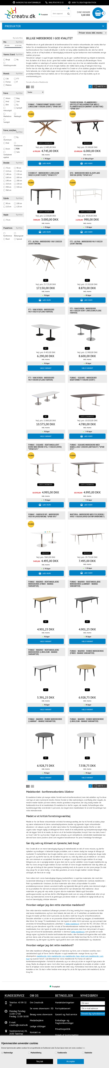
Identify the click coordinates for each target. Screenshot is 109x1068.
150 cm (19, 174)
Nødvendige (8, 1053)
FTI (17, 79)
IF (17, 82)
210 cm (8, 184)
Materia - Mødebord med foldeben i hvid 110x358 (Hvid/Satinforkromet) (87, 515)
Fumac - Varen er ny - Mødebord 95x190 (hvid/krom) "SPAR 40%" (43, 515)
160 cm (8, 177)
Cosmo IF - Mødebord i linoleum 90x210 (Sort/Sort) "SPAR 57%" (43, 174)
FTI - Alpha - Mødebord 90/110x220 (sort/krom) (86, 242)
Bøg (18, 98)
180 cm (19, 177)
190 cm (8, 181)
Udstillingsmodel (9, 65)
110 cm (8, 171)
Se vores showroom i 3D (41, 1008)
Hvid (7, 101)
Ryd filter (19, 42)
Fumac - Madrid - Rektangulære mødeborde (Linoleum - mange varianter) (43, 652)
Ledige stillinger (38, 1026)
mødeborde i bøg (72, 956)
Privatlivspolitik (62, 1029)
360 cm (8, 190)
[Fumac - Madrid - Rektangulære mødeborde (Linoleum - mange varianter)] (45, 672)
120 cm (19, 171)
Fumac (8, 82)
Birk (7, 105)
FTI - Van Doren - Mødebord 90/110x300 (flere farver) (41, 379)
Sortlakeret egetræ (7, 155)
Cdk (7, 79)
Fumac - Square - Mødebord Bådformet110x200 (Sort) (83, 379)
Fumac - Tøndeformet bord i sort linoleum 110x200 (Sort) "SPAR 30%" (45, 105)
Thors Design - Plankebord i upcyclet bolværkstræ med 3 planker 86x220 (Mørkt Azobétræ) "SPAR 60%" (86, 105)
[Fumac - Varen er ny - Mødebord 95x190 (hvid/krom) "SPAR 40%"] (45, 535)
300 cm (8, 187)
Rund (8, 239)
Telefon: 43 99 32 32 (18, 1004)
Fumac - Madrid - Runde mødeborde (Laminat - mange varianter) (45, 720)
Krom (8, 149)
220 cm (19, 184)
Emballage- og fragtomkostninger (64, 1022)
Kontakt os (35, 1032)
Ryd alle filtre (18, 38)
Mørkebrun (7, 116)
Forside (29, 82)
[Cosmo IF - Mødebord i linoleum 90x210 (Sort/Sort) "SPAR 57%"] (45, 194)
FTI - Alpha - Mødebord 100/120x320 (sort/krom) (45, 242)
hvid (28, 959)
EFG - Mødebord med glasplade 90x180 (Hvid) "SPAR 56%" (85, 174)
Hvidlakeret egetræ (18, 146)
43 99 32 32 (59, 2)
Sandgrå (6, 122)
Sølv (18, 152)
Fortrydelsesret (62, 1008)
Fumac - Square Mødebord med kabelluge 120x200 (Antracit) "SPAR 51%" (87, 447)
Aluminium (7, 140)
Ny (17, 59)
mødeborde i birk (44, 956)
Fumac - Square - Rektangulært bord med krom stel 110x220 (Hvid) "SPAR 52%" (45, 447)
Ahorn (8, 98)
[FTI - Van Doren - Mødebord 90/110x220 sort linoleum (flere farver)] (87, 331)
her (83, 1048)
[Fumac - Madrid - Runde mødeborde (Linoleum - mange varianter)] (87, 740)
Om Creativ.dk (36, 1002)
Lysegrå (19, 108)
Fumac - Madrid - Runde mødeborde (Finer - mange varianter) (87, 652)
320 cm (19, 187)
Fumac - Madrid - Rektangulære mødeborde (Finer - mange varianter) (43, 584)
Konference (7, 236)
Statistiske (88, 1053)
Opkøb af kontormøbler (67, 1035)
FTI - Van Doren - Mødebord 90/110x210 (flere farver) (41, 310)
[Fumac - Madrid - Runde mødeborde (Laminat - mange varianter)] (45, 740)
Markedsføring (36, 1053)
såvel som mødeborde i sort (91, 956)
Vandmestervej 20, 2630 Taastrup (18, 1032)
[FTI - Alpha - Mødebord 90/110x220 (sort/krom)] (87, 263)
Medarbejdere (36, 1020)
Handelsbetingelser (64, 1002)
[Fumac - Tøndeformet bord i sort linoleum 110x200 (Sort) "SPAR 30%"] (45, 125)
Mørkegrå (17, 116)
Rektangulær (18, 236)
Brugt (8, 59)
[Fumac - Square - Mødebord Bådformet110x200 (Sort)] (87, 399)
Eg (17, 105)
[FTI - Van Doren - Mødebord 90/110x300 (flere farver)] (45, 399)
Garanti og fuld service (66, 1014)
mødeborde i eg (58, 956)
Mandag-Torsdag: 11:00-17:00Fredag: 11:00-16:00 (19, 1014)
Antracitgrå (7, 110)
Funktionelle (62, 1053)
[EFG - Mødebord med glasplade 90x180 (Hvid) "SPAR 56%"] (87, 194)
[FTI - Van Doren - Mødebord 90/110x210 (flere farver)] (45, 331)
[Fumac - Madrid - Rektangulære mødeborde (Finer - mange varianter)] (45, 604)
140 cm (8, 174)
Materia (8, 85)
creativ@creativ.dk (87, 2)
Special (19, 239)
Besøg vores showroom (55, 8)
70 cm (8, 168)
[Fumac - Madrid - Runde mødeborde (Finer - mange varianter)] (87, 672)
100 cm (19, 203)
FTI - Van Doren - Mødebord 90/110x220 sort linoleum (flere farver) (85, 310)
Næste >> (102, 86)
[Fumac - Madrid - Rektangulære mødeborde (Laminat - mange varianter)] (87, 604)
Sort (18, 101)
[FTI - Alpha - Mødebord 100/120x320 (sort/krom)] (45, 263)
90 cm (18, 168)
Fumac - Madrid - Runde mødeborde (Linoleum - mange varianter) (87, 720)
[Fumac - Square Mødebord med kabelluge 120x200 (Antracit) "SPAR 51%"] (87, 467)
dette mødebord (72, 924)
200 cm (19, 181)
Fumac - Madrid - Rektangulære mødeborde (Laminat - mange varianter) (85, 584)
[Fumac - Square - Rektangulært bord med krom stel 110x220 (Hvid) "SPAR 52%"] (45, 467)
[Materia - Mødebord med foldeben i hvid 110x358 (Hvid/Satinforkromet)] (87, 535)
